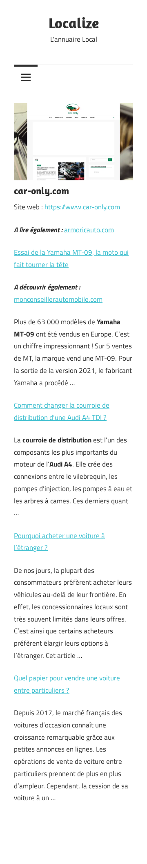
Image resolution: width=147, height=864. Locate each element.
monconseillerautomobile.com (58, 299)
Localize (74, 22)
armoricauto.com (89, 229)
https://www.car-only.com (82, 207)
